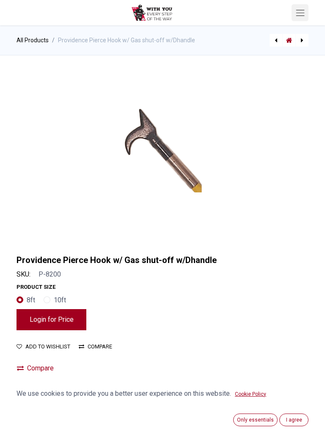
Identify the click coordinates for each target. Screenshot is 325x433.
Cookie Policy (250, 394)
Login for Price (52, 319)
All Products (33, 40)
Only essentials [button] (255, 420)
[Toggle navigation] (300, 12)
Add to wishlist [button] (47, 346)
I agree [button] (294, 420)
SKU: (23, 274)
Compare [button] (100, 346)
